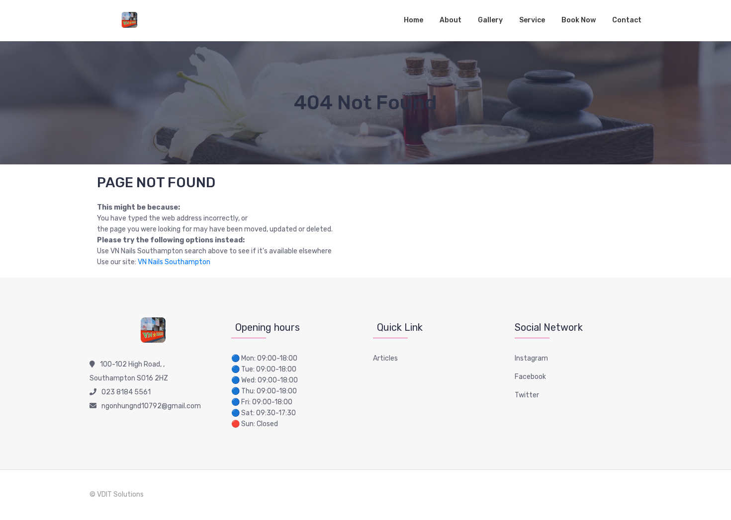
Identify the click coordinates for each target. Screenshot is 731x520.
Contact (626, 20)
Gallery (490, 20)
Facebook (530, 376)
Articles (385, 358)
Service (532, 20)
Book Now (578, 20)
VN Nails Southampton (174, 262)
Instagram (531, 358)
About (450, 20)
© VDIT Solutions (117, 494)
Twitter (527, 395)
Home (413, 20)
